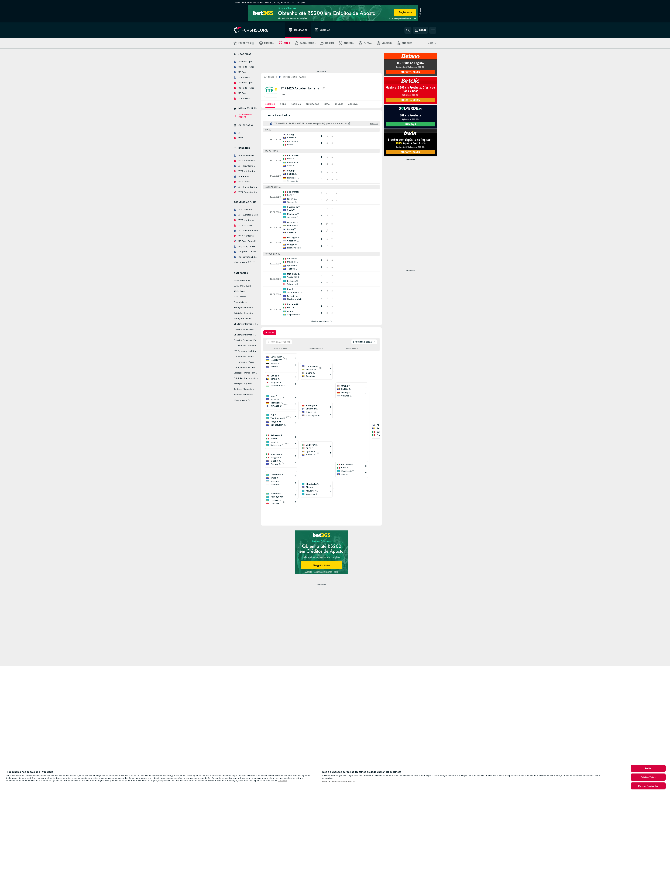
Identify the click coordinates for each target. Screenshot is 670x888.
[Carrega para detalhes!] (321, 139)
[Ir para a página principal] (253, 30)
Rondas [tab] (269, 332)
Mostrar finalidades (648, 786)
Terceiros (282, 780)
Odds (283, 104)
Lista (327, 104)
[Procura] (407, 30)
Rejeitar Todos (648, 777)
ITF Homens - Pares (294, 77)
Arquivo (353, 104)
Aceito (648, 768)
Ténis (271, 77)
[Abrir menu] (432, 30)
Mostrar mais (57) (243, 262)
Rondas (339, 104)
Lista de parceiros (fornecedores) (338, 781)
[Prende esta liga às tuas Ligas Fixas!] (323, 88)
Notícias (296, 104)
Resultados (312, 104)
